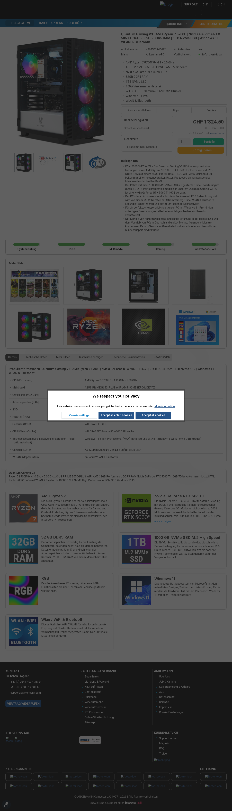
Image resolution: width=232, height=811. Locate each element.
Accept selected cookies (116, 415)
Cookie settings (79, 415)
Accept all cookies (153, 415)
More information (165, 406)
